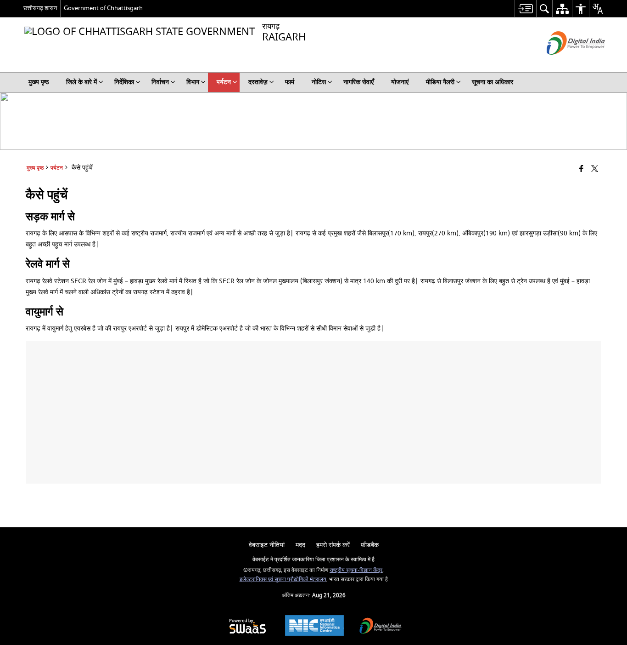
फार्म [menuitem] (289, 82)
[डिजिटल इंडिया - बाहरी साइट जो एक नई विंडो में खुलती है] (564, 63)
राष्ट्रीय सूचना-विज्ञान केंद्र (356, 570)
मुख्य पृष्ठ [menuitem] (38, 82)
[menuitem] (525, 8)
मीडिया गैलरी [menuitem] (440, 82)
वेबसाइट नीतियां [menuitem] (267, 545)
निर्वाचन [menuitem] (160, 82)
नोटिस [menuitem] (319, 82)
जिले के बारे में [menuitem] (81, 82)
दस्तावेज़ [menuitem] (258, 82)
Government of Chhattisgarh (103, 8)
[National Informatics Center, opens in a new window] (314, 626)
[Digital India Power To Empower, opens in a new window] (381, 627)
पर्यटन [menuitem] (224, 82)
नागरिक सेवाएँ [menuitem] (358, 82)
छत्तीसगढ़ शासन (40, 8)
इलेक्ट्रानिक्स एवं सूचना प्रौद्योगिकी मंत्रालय (283, 579)
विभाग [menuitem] (192, 82)
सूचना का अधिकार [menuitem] (492, 82)
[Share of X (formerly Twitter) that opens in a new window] (594, 169)
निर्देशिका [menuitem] (124, 82)
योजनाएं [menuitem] (400, 82)
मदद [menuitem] (300, 545)
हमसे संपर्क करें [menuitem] (333, 545)
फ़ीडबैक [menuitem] (370, 545)
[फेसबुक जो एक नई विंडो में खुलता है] (581, 169)
